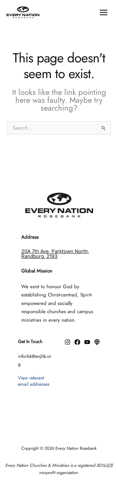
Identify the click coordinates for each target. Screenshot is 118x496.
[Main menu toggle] (103, 12)
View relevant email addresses (33, 381)
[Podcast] (97, 342)
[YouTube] (87, 342)
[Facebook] (77, 342)
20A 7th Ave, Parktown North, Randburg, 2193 (55, 254)
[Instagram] (67, 342)
